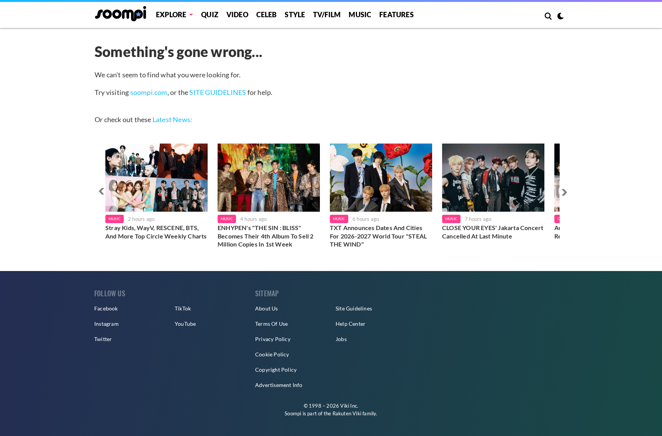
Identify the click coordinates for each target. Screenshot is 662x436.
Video (237, 14)
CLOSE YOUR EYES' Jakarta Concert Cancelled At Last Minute (492, 232)
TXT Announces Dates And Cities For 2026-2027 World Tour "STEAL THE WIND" (378, 236)
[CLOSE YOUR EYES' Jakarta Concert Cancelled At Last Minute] (493, 178)
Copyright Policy (276, 369)
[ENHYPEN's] (269, 178)
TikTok (183, 308)
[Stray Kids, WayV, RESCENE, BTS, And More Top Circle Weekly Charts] (156, 178)
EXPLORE (171, 14)
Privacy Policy (272, 339)
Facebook (106, 308)
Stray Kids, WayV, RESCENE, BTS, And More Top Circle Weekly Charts (156, 232)
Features (396, 14)
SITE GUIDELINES (217, 92)
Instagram (106, 323)
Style (295, 14)
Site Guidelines (354, 308)
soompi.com (148, 92)
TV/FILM (327, 14)
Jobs (341, 339)
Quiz (209, 14)
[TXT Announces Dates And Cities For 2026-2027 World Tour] (381, 178)
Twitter (103, 339)
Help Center (350, 323)
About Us (266, 308)
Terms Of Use (271, 323)
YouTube (185, 323)
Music (360, 14)
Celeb (266, 14)
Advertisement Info (279, 385)
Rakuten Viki (347, 413)
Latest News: (172, 119)
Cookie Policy (272, 354)
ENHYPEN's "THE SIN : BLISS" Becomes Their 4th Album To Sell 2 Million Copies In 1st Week (266, 236)
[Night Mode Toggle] (560, 17)
